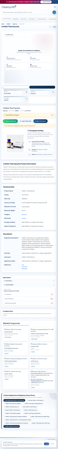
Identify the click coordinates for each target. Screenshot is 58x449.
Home (2, 24)
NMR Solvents (32, 19)
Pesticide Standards (42, 19)
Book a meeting (47, 1)
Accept (46, 443)
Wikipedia (24, 268)
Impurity (15, 24)
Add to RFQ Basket (41, 121)
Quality (43, 87)
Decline (52, 443)
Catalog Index (15, 19)
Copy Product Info (26, 121)
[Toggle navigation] (55, 7)
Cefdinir (8, 24)
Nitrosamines (24, 19)
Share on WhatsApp (11, 121)
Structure (16, 87)
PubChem (24, 267)
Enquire (54, 27)
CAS (23, 265)
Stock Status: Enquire (12, 115)
